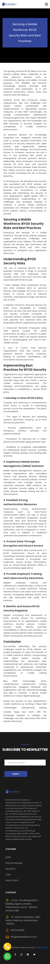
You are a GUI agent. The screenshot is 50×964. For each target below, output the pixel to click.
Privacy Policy (41, 947)
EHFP (8, 857)
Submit (15, 774)
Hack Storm (12, 880)
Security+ (11, 868)
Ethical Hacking (14, 863)
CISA (8, 874)
